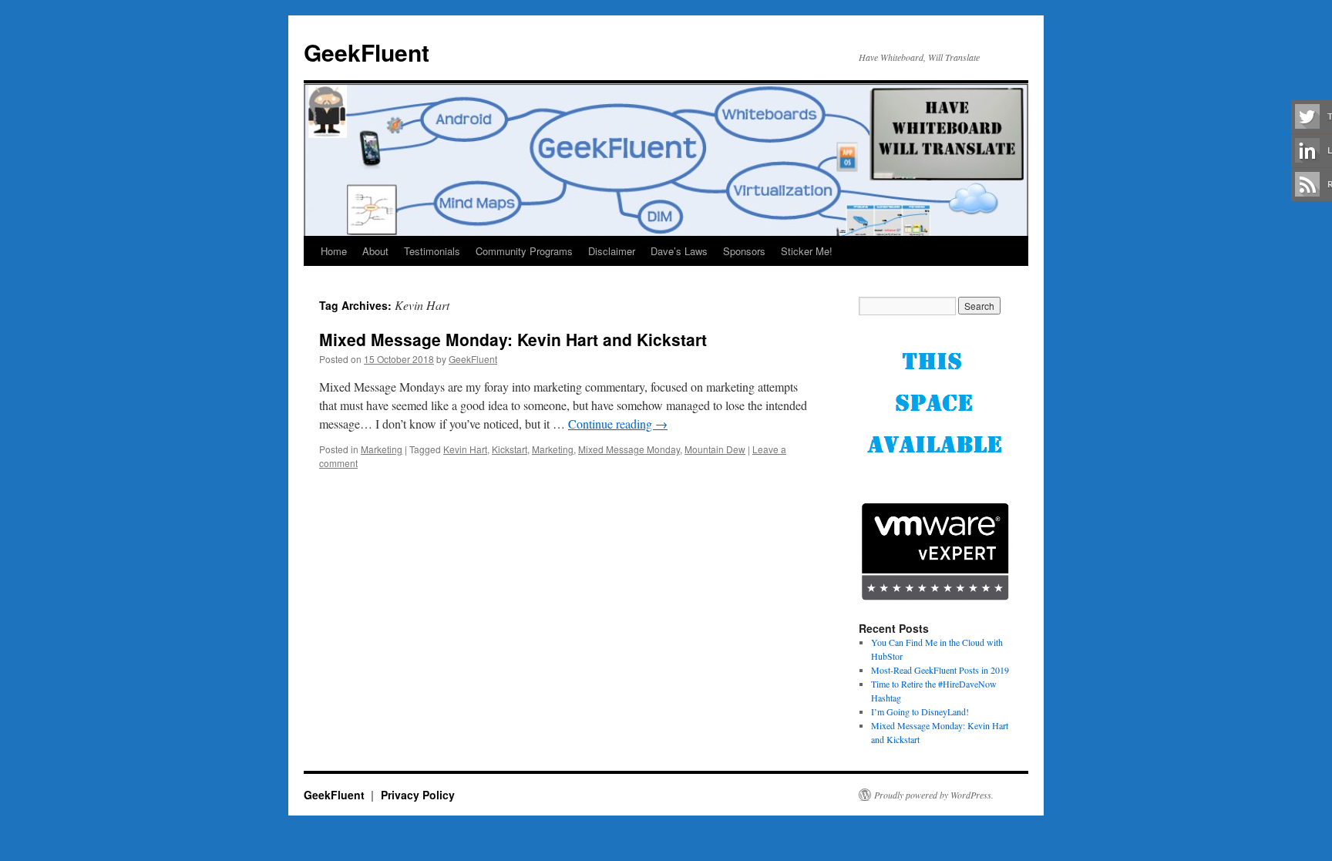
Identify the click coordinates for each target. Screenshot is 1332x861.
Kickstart (509, 449)
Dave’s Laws (679, 251)
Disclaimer (611, 251)
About (375, 251)
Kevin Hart (465, 449)
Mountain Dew (714, 449)
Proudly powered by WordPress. (934, 795)
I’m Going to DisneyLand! (920, 711)
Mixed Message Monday (629, 449)
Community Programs (524, 251)
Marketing (381, 449)
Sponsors (744, 251)
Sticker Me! (806, 251)
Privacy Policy (418, 794)
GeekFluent (366, 52)
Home (334, 251)
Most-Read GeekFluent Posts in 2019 (940, 670)
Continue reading (618, 423)
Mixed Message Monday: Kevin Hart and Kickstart (513, 339)
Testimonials (432, 251)
